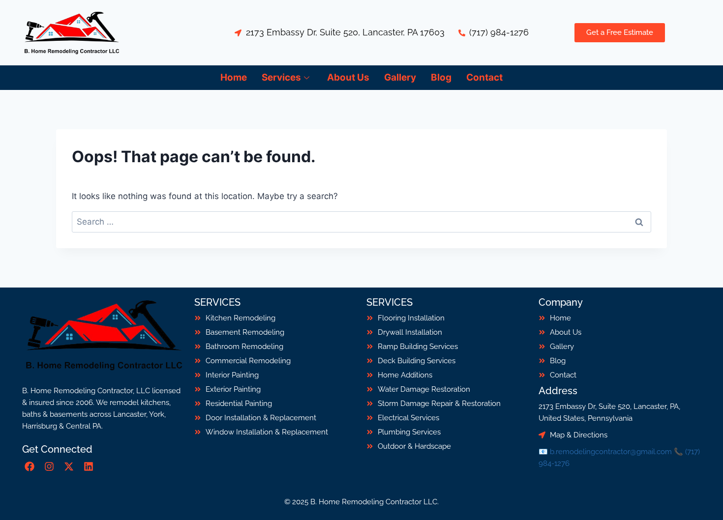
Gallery (400, 77)
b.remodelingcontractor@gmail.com (611, 451)
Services (281, 77)
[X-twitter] (68, 466)
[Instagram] (49, 466)
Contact (484, 77)
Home (233, 77)
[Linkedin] (88, 466)
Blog (441, 77)
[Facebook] (29, 466)
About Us (348, 77)
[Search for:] (361, 222)
